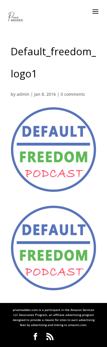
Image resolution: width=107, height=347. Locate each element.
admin (23, 94)
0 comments (73, 94)
